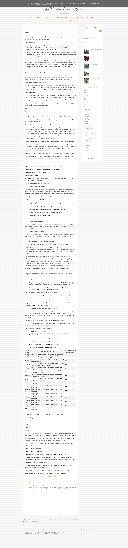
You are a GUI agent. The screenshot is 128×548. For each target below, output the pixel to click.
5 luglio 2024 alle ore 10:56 (38, 485)
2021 (85, 97)
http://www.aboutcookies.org (32, 175)
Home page (50, 519)
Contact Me (58, 21)
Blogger (94, 158)
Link (66, 355)
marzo (86, 125)
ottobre (86, 112)
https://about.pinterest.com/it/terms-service (45, 347)
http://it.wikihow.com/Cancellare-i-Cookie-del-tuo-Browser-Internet (43, 169)
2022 (85, 95)
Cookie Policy (87, 149)
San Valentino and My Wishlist (91, 143)
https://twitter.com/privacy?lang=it (42, 331)
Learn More (93, 3)
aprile (86, 123)
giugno (86, 119)
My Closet (79, 17)
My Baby (68, 17)
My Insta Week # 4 (88, 131)
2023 (85, 94)
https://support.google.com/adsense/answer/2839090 (52, 283)
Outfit (39, 17)
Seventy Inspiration (96, 49)
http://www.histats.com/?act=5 (41, 215)
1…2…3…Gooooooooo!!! (95, 72)
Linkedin (27, 430)
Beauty (47, 17)
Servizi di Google (29, 418)
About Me (70, 21)
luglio (86, 118)
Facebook (27, 421)
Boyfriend (95, 64)
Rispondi (30, 491)
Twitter (27, 424)
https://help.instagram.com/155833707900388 (47, 344)
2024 (85, 92)
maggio (86, 121)
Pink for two (87, 135)
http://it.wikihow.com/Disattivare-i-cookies (36, 172)
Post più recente (27, 519)
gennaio (86, 153)
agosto (86, 116)
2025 (85, 90)
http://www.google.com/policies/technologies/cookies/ (52, 203)
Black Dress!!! (95, 78)
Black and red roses (89, 133)
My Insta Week (88, 136)
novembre (87, 111)
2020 (85, 99)
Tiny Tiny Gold (88, 147)
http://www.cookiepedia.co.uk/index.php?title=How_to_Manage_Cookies (44, 166)
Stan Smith (87, 145)
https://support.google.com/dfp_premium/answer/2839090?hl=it (52, 206)
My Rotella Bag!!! (95, 56)
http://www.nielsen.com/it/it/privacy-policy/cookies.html (48, 212)
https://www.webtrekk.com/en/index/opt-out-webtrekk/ (50, 209)
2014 (85, 155)
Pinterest (27, 427)
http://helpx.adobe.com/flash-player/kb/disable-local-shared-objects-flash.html (45, 454)
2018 (85, 102)
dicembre (87, 109)
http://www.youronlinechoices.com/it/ (39, 305)
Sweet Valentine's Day (89, 138)
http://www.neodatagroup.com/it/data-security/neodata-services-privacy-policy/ (55, 295)
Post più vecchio (74, 519)
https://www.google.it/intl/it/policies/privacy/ (46, 341)
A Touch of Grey (88, 140)
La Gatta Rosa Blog (64, 9)
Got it (99, 3)
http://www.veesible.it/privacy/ (42, 299)
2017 (85, 104)
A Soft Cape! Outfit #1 (89, 130)
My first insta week (88, 150)
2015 (85, 108)
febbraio (86, 126)
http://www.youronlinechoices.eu (33, 451)
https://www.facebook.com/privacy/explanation (47, 338)
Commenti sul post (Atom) (32, 521)
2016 (85, 106)
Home (31, 17)
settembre (87, 114)
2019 (85, 101)
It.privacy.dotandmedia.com (43, 278)
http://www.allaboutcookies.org (33, 448)
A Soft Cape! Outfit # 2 (89, 128)
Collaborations (92, 17)
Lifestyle (58, 17)
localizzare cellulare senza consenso (40, 487)
